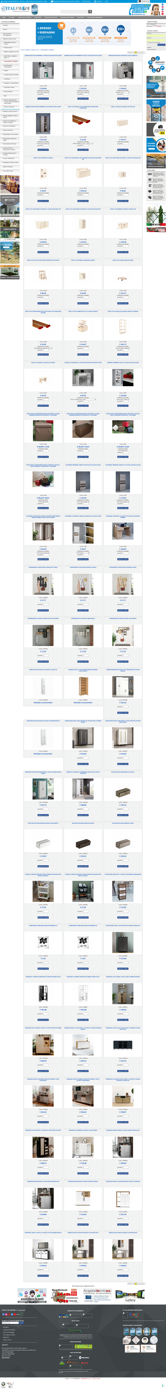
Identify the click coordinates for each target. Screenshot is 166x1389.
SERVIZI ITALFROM (8, 167)
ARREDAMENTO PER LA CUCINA (10, 43)
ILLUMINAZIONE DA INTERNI (11, 75)
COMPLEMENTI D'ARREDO (11, 61)
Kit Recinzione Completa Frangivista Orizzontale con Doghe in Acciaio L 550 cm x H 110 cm (159, 175)
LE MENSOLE (7, 79)
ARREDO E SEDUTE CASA (9, 39)
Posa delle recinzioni (9, 1335)
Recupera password (151, 49)
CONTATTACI (37, 17)
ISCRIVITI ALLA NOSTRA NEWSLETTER (14, 1321)
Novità (5, 29)
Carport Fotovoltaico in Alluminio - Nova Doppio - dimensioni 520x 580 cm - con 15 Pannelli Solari (156, 180)
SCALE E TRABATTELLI (8, 158)
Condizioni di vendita (9, 1330)
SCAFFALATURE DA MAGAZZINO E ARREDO (9, 149)
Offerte (5, 25)
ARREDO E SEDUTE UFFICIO (10, 111)
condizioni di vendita (24, 17)
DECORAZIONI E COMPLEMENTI (8, 66)
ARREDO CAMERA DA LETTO (11, 52)
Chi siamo (12, 17)
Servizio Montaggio (51, 17)
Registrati (80, 17)
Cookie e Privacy (96, 1378)
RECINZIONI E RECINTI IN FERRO (9, 139)
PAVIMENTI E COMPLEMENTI (11, 83)
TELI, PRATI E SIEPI (8, 171)
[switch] (10, 1387)
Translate (158, 26)
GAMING (6, 70)
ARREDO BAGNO (8, 48)
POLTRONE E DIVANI (9, 87)
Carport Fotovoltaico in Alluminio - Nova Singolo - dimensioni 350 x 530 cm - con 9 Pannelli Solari (158, 186)
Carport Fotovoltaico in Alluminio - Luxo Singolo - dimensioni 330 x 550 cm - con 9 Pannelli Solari (158, 198)
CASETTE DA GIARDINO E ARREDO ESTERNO (9, 121)
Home (3, 17)
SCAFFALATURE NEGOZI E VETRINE (9, 154)
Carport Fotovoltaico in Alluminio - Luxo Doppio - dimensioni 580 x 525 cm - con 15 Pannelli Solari (158, 192)
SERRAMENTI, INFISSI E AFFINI (10, 162)
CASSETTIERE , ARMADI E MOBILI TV (10, 57)
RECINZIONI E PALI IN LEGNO (10, 134)
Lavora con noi (7, 1340)
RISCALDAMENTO (8, 92)
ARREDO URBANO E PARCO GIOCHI (10, 116)
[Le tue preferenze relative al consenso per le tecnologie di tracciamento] (162, 1385)
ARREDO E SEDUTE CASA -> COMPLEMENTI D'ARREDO (40, 50)
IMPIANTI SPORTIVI (8, 130)
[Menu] (14, 1382)
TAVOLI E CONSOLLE (9, 107)
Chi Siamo (6, 1327)
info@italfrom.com (86, 1378)
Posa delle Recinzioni (67, 17)
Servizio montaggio (8, 1332)
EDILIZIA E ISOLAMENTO (9, 126)
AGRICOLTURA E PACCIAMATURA (7, 34)
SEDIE (5, 96)
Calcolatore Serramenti (95, 17)
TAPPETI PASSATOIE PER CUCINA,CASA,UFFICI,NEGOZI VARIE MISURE (11, 101)
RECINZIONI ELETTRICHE (9, 144)
